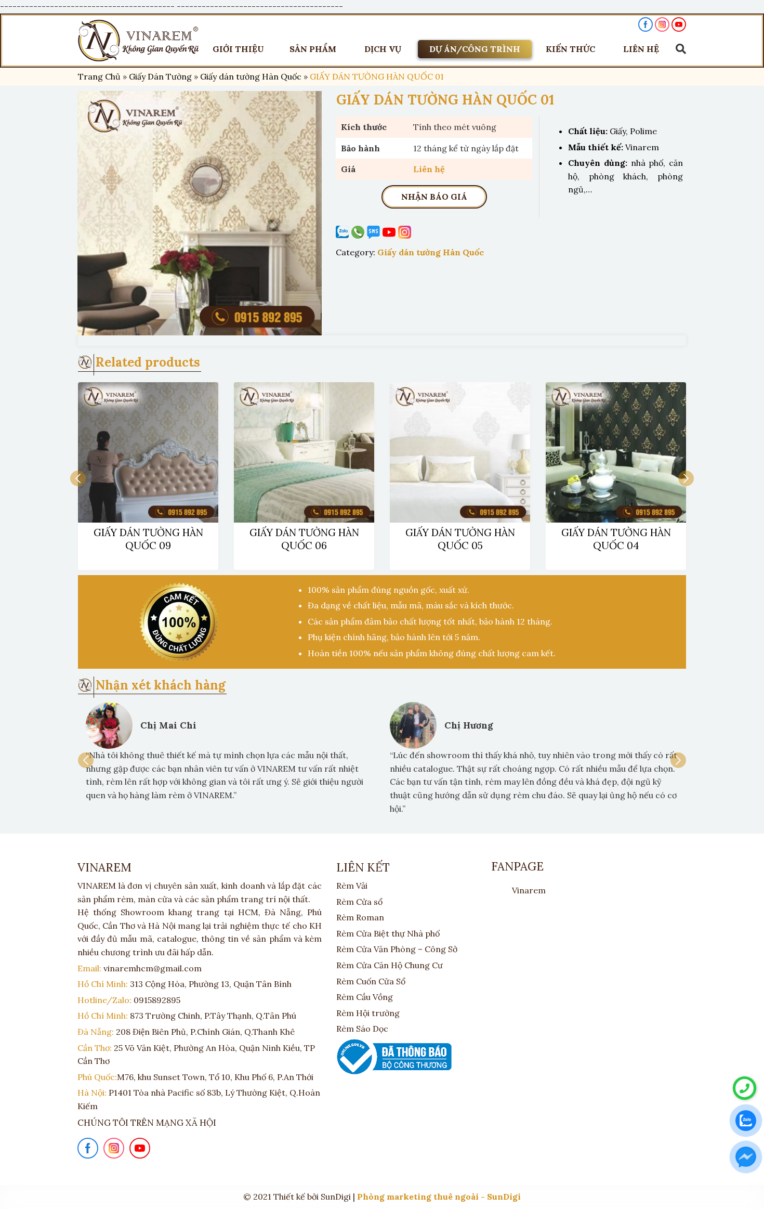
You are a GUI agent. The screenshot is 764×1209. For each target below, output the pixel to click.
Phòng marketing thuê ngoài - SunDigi (439, 1196)
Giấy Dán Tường (160, 76)
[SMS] (375, 232)
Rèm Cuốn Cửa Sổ (370, 981)
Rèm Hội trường (368, 1013)
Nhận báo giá (434, 196)
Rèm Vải (351, 885)
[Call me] (343, 232)
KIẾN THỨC (570, 49)
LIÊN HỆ (641, 49)
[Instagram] (406, 232)
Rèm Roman (360, 917)
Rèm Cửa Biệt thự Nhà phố (388, 933)
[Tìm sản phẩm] (678, 49)
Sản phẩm (312, 49)
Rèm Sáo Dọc (362, 1028)
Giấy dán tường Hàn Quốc (250, 76)
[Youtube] (390, 232)
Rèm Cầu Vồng (364, 997)
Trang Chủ (99, 76)
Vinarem (529, 890)
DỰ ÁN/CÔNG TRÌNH (474, 49)
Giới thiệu (238, 49)
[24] (199, 213)
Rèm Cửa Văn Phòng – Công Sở (396, 949)
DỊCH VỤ (382, 49)
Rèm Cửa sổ (359, 901)
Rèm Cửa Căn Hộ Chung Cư (389, 965)
